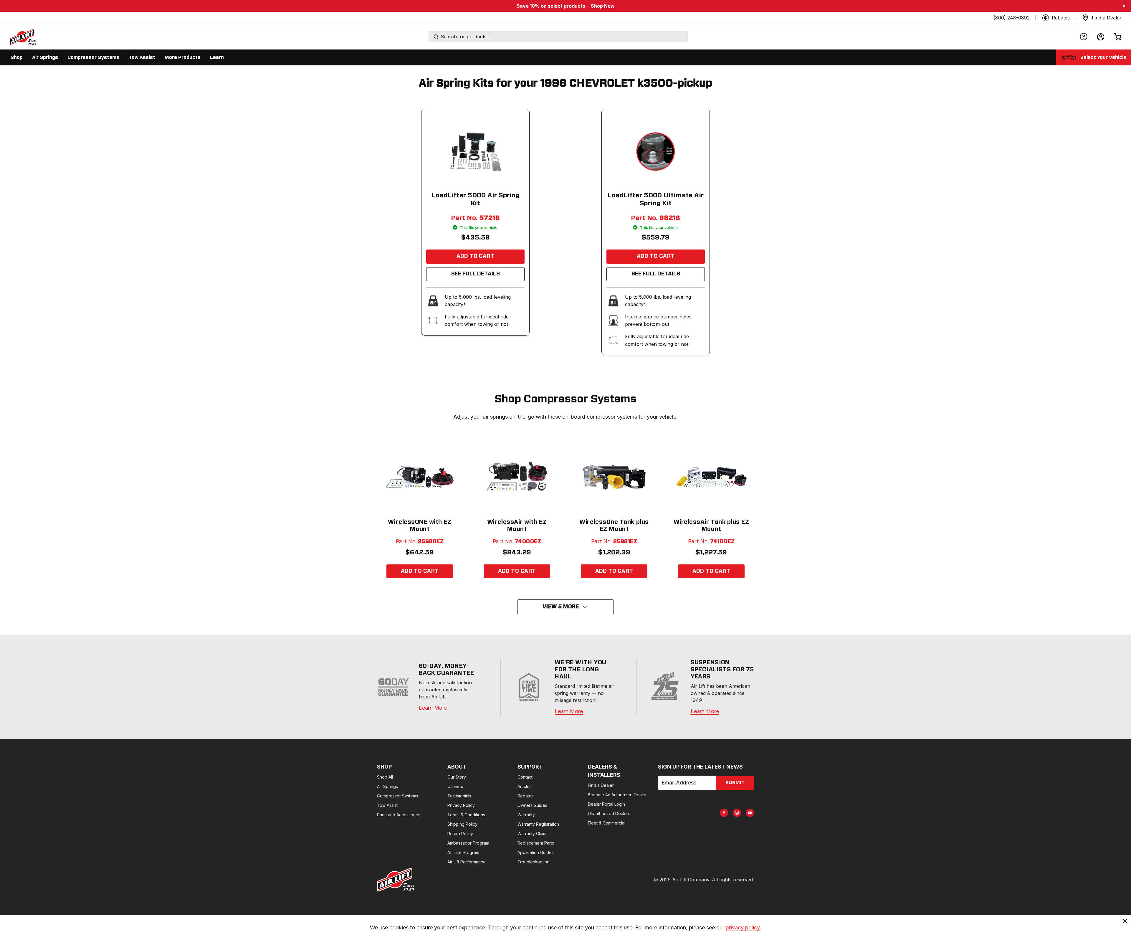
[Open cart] (1118, 36)
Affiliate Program (463, 852)
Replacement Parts (535, 842)
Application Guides (535, 852)
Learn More (433, 708)
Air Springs (387, 786)
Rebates (525, 795)
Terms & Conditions (466, 814)
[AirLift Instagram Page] (737, 813)
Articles (524, 786)
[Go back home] (23, 37)
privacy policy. (743, 927)
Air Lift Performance (466, 861)
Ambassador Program (468, 842)
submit (735, 782)
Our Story (456, 776)
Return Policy (460, 833)
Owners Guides (532, 805)
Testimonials (459, 795)
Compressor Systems (397, 795)
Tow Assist (387, 805)
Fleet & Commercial (606, 822)
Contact (525, 776)
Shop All (385, 776)
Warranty (526, 814)
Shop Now (603, 6)
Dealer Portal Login (606, 804)
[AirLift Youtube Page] (750, 813)
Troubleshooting (533, 861)
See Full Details (475, 274)
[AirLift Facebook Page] (724, 813)
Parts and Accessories (398, 814)
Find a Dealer (601, 785)
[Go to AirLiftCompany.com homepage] (396, 880)
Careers (455, 786)
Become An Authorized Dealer (617, 794)
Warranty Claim (531, 833)
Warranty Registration (538, 824)
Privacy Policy (461, 805)
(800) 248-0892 (1011, 18)
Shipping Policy (462, 824)
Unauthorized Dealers (609, 813)
